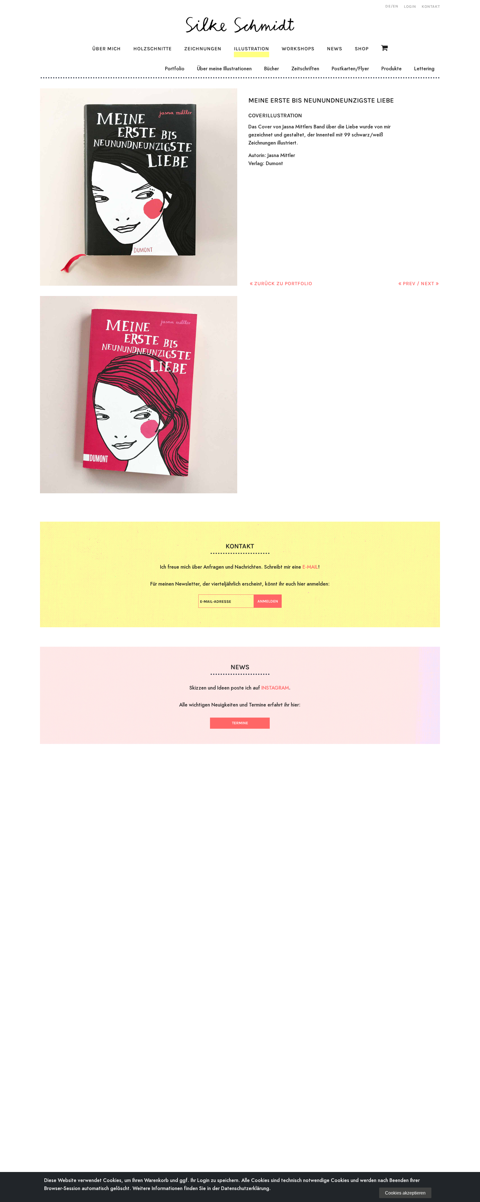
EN (395, 6)
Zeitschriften (305, 68)
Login (410, 6)
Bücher (271, 68)
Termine (240, 723)
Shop (362, 49)
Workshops (298, 49)
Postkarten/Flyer (350, 68)
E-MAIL (310, 566)
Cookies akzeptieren (405, 1193)
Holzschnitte (152, 49)
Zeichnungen (202, 49)
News (334, 49)
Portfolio (174, 68)
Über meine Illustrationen (224, 68)
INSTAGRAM (275, 687)
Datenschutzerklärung (245, 1188)
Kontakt (431, 6)
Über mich (106, 49)
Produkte (391, 68)
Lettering (424, 68)
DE (388, 6)
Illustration (251, 49)
